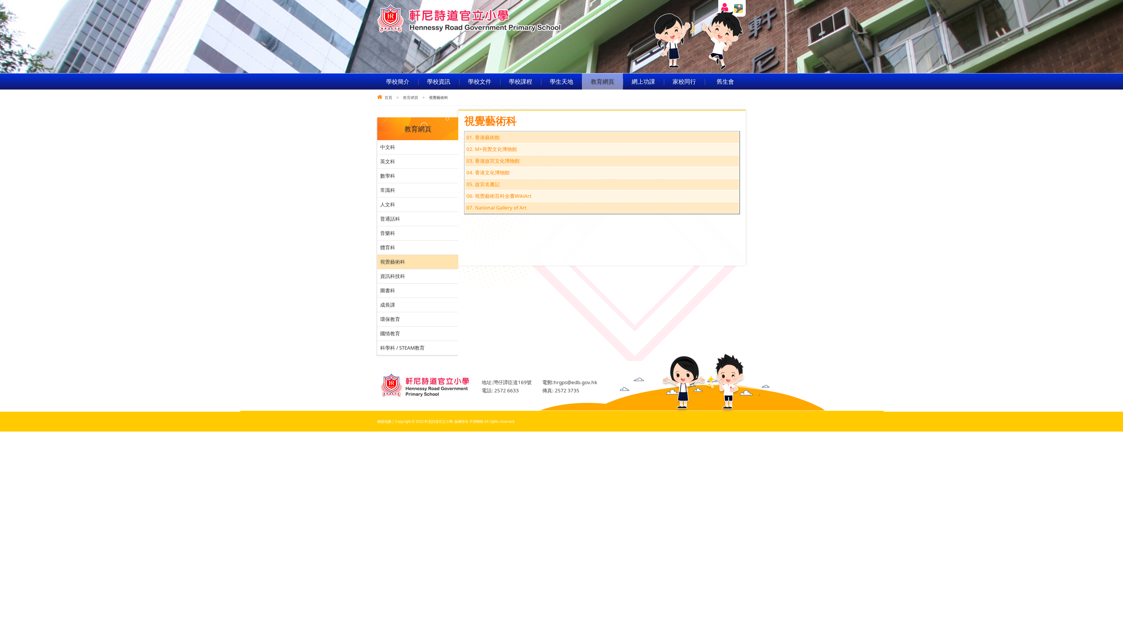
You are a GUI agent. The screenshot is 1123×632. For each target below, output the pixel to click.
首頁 (388, 97)
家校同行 (684, 81)
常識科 (387, 190)
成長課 (387, 304)
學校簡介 (397, 81)
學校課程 (520, 81)
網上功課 (643, 81)
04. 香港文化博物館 (488, 172)
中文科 (387, 147)
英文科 (387, 161)
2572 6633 (506, 390)
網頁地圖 (384, 421)
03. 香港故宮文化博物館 (493, 160)
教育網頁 (602, 81)
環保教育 (390, 319)
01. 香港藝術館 (483, 137)
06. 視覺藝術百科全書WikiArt (498, 196)
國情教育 (390, 333)
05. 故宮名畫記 (483, 184)
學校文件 (479, 81)
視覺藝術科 (392, 261)
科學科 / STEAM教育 (402, 347)
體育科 (387, 247)
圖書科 (387, 290)
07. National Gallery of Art (496, 207)
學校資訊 (438, 81)
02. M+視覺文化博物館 (491, 149)
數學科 (387, 175)
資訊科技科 (392, 276)
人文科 (387, 204)
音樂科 (387, 233)
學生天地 (561, 81)
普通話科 (390, 218)
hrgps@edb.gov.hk (575, 382)
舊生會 (725, 81)
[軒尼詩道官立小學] (469, 31)
